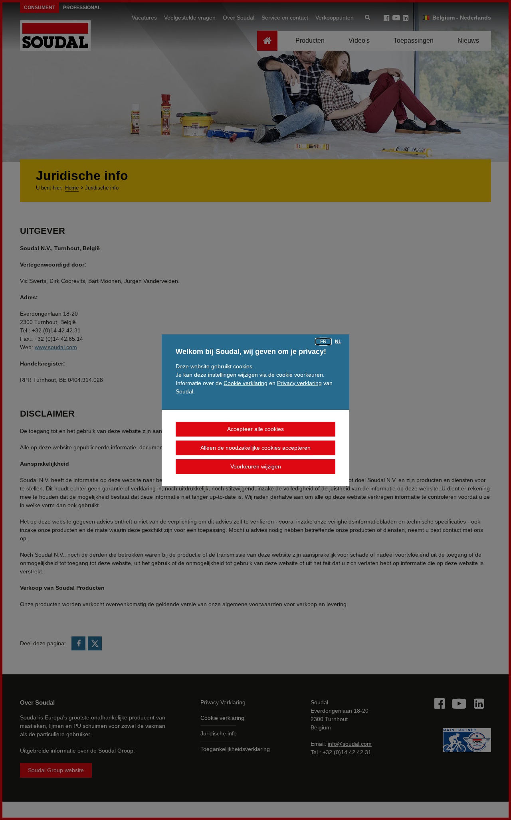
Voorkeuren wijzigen (255, 466)
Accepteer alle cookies (255, 429)
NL (338, 341)
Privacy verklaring (299, 383)
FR (323, 341)
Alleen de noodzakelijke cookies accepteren (255, 448)
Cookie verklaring (245, 383)
